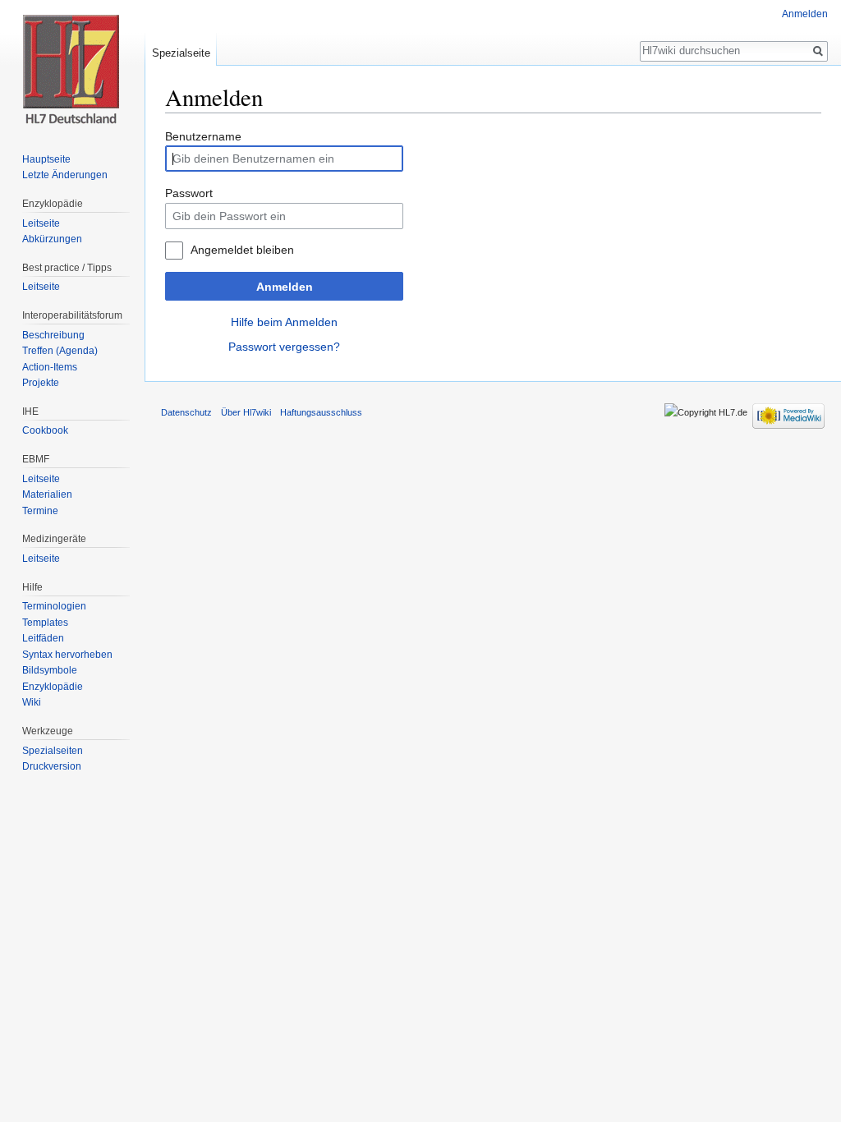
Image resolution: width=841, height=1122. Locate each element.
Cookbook (45, 430)
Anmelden (284, 286)
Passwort (189, 193)
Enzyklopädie (52, 686)
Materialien (47, 494)
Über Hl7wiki (246, 412)
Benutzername (203, 136)
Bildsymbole (49, 670)
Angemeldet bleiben (242, 249)
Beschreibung (53, 335)
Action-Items (49, 367)
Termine (40, 511)
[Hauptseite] (72, 65)
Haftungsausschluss (321, 412)
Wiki (31, 702)
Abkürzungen (52, 239)
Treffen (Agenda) (60, 350)
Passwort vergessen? (284, 346)
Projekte (40, 383)
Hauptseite (46, 159)
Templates (45, 622)
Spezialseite (181, 53)
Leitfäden (43, 638)
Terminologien (54, 606)
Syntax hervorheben (67, 654)
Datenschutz (186, 412)
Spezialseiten (52, 750)
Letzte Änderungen (65, 175)
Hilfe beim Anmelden (284, 322)
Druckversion (51, 766)
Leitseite (41, 223)
